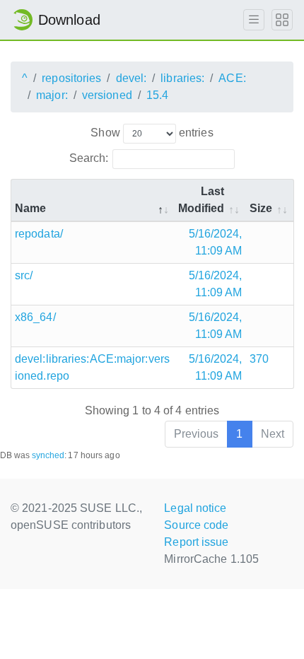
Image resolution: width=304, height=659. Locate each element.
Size (261, 208)
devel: (131, 78)
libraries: (182, 78)
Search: (89, 158)
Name (30, 208)
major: (52, 95)
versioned (107, 95)
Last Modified (201, 199)
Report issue (196, 542)
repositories (71, 78)
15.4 (157, 95)
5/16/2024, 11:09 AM (215, 242)
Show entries (151, 133)
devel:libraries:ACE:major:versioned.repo (92, 367)
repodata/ (39, 234)
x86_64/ (35, 317)
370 (259, 359)
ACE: (231, 78)
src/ (24, 275)
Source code (196, 525)
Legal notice (195, 508)
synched (48, 455)
